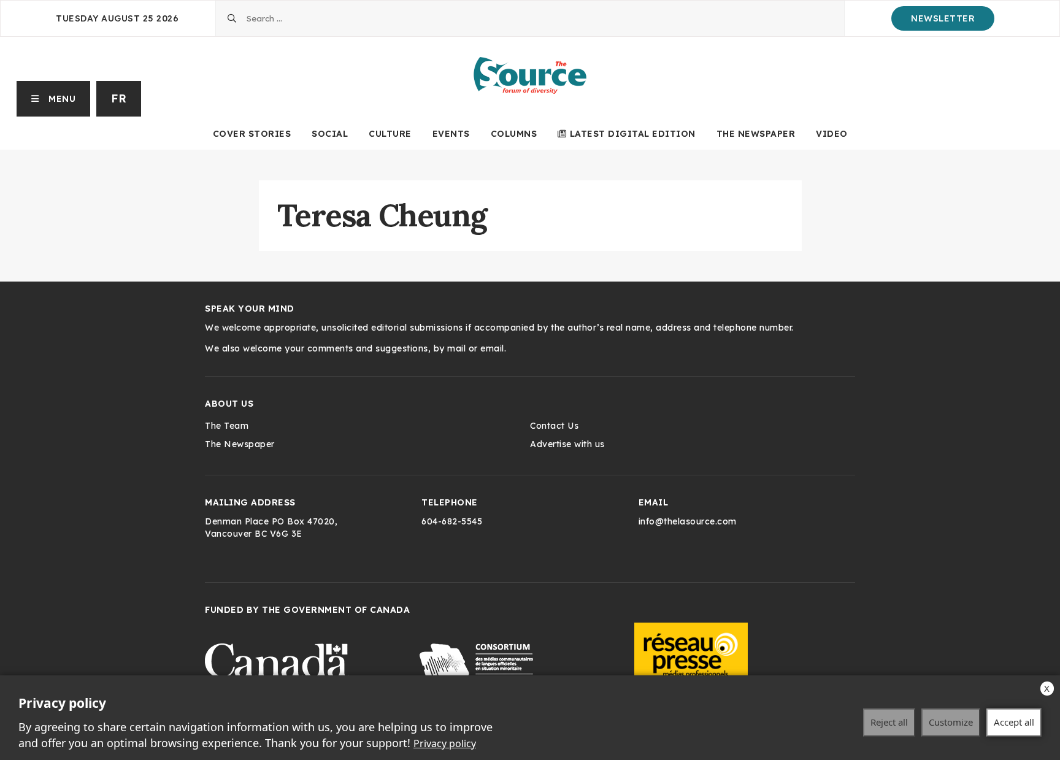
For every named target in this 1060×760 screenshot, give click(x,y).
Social (330, 133)
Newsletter (943, 18)
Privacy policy (444, 743)
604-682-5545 (451, 521)
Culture (390, 133)
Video (832, 133)
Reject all (889, 722)
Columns (514, 133)
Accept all (1014, 722)
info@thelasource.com (688, 521)
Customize (951, 722)
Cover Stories (252, 133)
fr (118, 98)
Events (451, 133)
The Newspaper (756, 133)
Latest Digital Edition (633, 133)
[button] (54, 99)
